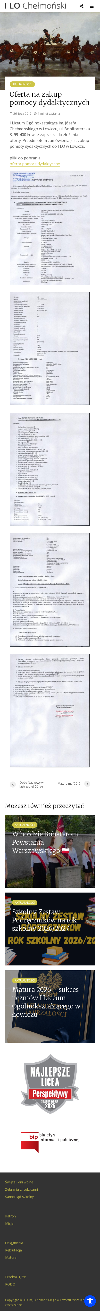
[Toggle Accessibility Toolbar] (90, 1301)
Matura (11, 1257)
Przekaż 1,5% (15, 1277)
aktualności (22, 84)
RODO (10, 1284)
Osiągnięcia (14, 1243)
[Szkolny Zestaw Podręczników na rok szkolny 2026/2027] (50, 928)
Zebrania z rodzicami (21, 1189)
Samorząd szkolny (19, 1196)
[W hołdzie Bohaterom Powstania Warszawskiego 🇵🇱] (50, 850)
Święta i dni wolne (19, 1182)
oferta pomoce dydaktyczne (35, 163)
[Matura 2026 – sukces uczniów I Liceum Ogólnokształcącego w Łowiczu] (50, 1006)
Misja (9, 1223)
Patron (10, 1216)
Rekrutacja (13, 1250)
